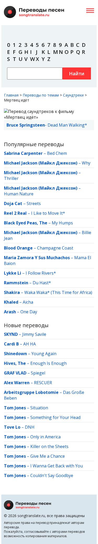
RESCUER (43, 383)
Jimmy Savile (34, 334)
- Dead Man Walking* (47, 125)
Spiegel (38, 373)
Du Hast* (42, 283)
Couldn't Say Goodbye (51, 475)
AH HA (29, 344)
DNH (29, 427)
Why (86, 163)
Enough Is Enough (48, 363)
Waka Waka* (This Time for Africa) (58, 292)
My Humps (62, 223)
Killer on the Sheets (49, 446)
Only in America (45, 437)
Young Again (43, 353)
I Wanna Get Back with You (56, 466)
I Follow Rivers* (41, 273)
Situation (39, 408)
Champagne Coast (55, 248)
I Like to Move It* (48, 213)
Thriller (11, 178)
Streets (34, 203)
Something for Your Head (55, 417)
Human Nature (18, 194)
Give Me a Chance (47, 456)
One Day (28, 312)
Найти (76, 73)
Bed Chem (57, 153)
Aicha (28, 302)
